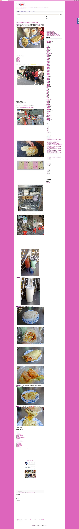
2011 (47, 174)
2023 (47, 128)
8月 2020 (48, 137)
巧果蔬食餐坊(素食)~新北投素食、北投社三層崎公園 (54, 146)
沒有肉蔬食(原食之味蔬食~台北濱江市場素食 (53, 143)
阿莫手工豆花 (19, 447)
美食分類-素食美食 (24, 492)
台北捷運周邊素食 (48, 105)
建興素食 (18, 446)
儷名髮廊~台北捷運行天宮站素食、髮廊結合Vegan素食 (54, 152)
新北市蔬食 (47, 55)
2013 (47, 172)
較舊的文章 (42, 519)
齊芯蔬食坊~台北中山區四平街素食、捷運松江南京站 (54, 150)
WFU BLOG (45, 525)
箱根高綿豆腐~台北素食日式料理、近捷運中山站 (53, 34)
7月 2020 (48, 138)
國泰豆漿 (18, 58)
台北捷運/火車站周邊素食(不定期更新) (21, 11)
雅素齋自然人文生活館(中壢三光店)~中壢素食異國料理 (54, 141)
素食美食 (28, 492)
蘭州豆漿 (18, 60)
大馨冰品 (18, 442)
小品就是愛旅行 (25, 105)
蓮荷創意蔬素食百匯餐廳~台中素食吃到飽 (52, 33)
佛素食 (18, 436)
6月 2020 (48, 158)
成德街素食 (18, 61)
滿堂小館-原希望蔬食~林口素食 (51, 32)
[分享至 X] (20, 491)
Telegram (32, 107)
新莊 (34, 492)
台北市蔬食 (47, 76)
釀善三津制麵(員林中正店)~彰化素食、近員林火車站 (53, 35)
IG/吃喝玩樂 (26, 107)
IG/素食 (29, 107)
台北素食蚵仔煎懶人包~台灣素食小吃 (52, 142)
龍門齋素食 (18, 438)
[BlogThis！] (19, 491)
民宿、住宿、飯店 (48, 99)
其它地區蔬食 (48, 86)
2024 (47, 127)
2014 (47, 171)
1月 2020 (48, 164)
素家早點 (18, 57)
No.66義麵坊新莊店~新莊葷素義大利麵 (52, 151)
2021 (47, 130)
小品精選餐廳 (20, 492)
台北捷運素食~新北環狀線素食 (51, 147)
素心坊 (18, 59)
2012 (47, 173)
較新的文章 (18, 519)
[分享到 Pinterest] (21, 491)
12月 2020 (48, 132)
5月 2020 (48, 159)
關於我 (33, 11)
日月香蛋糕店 (19, 434)
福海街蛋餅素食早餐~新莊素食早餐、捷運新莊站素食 (27, 22)
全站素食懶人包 (29, 11)
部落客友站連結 (48, 182)
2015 (47, 170)
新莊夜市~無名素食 (19, 445)
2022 (47, 129)
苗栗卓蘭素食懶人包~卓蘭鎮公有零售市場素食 (53, 153)
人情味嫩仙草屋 (19, 443)
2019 (47, 165)
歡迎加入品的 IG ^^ (30, 460)
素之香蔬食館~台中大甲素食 (50, 31)
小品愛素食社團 (22, 107)
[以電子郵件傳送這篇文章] (18, 491)
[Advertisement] (26, 20)
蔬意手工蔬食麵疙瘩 (20, 435)
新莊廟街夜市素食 (19, 444)
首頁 (30, 519)
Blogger (40, 525)
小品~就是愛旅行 (34, 525)
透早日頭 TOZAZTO (20, 441)
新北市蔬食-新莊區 (31, 492)
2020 (47, 131)
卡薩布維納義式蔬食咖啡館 (21, 437)
